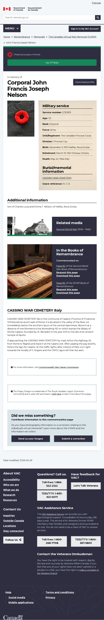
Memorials (39, 37)
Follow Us (15, 541)
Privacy (50, 597)
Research (9, 494)
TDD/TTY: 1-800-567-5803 (86, 541)
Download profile (84, 82)
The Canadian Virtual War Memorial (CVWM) (72, 37)
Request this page (67, 272)
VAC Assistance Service (53, 514)
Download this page (68, 276)
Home (7, 37)
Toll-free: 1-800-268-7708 (52, 541)
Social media (17, 597)
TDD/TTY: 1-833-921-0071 (52, 495)
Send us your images (30, 438)
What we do (11, 489)
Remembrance (22, 37)
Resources (10, 500)
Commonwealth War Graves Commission (59, 367)
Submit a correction (73, 438)
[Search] (98, 17)
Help (8, 592)
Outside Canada (13, 520)
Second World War (66, 229)
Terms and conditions (60, 592)
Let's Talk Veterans (86, 485)
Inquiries (9, 515)
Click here (56, 394)
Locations (9, 525)
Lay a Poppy (52, 62)
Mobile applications (21, 602)
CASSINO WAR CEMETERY (57, 178)
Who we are (11, 484)
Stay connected (13, 531)
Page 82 (60, 266)
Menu (10, 28)
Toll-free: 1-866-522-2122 (52, 484)
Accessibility (11, 479)
